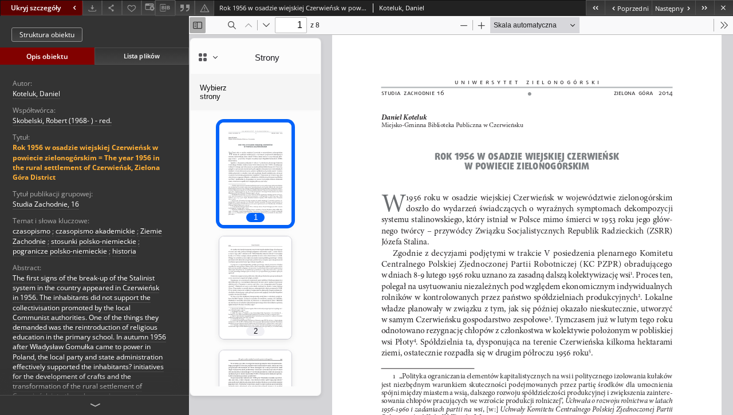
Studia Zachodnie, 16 (46, 204)
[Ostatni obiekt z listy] (704, 7)
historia (124, 251)
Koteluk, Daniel (36, 93)
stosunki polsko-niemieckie (93, 241)
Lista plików (142, 56)
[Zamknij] (723, 7)
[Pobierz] (92, 7)
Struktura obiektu (46, 34)
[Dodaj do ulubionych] (131, 7)
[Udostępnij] (111, 7)
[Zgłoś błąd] (204, 7)
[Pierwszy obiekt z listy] (595, 7)
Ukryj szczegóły (36, 8)
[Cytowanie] (185, 7)
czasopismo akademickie (95, 231)
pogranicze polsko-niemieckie (60, 251)
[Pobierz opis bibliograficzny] (165, 8)
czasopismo (31, 231)
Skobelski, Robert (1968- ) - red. (62, 120)
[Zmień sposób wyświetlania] (148, 7)
